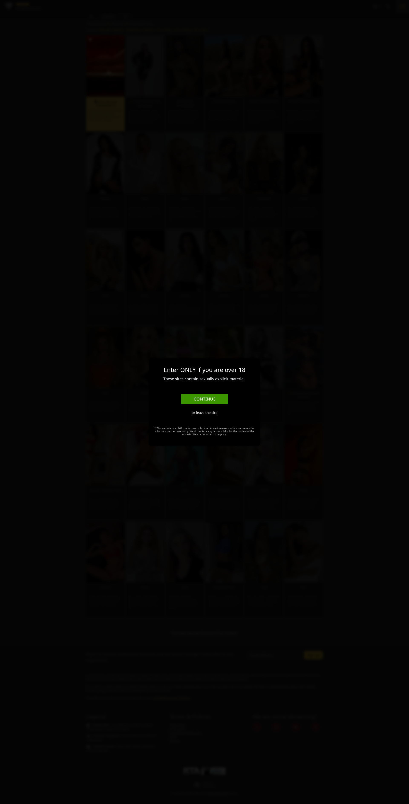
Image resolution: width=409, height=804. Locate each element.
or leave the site (204, 412)
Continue (205, 399)
